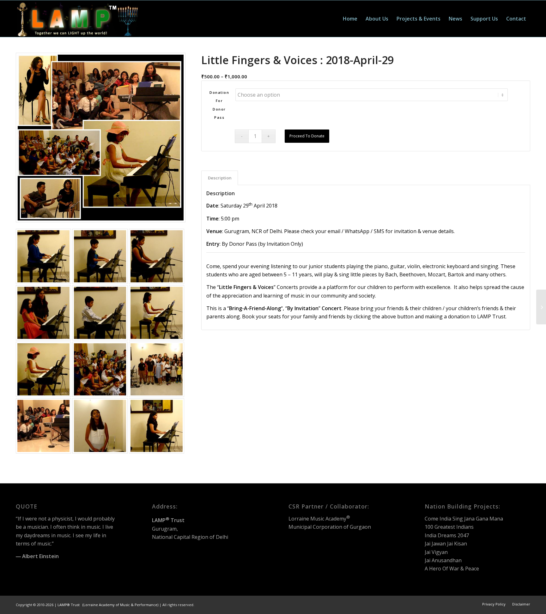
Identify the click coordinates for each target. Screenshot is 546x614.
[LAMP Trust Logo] (77, 18)
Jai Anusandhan (443, 560)
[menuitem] (350, 18)
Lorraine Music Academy (319, 518)
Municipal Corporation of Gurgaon (329, 526)
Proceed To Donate (307, 136)
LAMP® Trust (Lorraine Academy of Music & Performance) (108, 604)
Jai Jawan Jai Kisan (446, 543)
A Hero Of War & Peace (452, 568)
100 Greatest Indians (449, 526)
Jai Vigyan (436, 552)
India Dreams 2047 (447, 535)
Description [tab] (220, 178)
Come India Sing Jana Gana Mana (464, 518)
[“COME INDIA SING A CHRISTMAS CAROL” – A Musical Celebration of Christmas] (541, 307)
